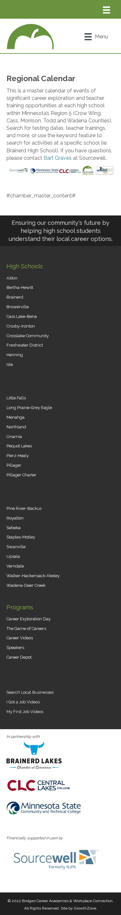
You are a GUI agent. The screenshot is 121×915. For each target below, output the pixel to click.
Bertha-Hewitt (19, 287)
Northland (16, 426)
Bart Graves (58, 158)
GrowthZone (85, 908)
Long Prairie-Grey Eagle (29, 407)
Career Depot (19, 657)
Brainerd (14, 297)
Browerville (17, 306)
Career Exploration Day (28, 618)
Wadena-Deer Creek (25, 585)
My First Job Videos (24, 711)
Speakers (15, 647)
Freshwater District (24, 345)
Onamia (14, 436)
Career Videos (19, 637)
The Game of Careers (26, 628)
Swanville (15, 546)
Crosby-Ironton (20, 326)
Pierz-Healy (17, 455)
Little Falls (16, 398)
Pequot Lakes (19, 445)
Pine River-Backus (24, 508)
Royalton (15, 518)
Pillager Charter (21, 474)
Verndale (15, 566)
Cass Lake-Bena (21, 316)
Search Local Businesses (30, 692)
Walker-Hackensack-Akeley (33, 575)
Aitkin (11, 278)
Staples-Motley (20, 537)
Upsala (13, 556)
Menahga (15, 417)
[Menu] (106, 10)
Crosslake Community (27, 335)
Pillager (13, 465)
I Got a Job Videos (23, 702)
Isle (9, 364)
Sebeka (13, 527)
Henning (14, 354)
